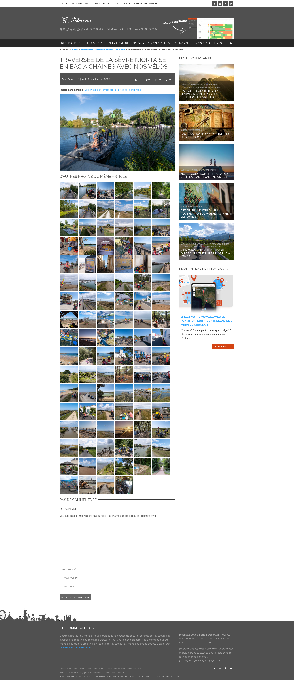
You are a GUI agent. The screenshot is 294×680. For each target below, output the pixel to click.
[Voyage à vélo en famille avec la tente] (142, 429)
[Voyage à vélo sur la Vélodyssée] (124, 226)
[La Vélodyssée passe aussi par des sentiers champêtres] (105, 208)
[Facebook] (214, 3)
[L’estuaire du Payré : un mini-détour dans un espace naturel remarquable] (87, 245)
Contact (149, 676)
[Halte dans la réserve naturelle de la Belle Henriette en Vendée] (161, 226)
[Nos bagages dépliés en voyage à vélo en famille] (124, 300)
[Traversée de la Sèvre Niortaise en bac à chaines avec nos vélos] (117, 131)
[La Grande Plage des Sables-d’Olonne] (69, 281)
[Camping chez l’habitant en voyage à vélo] (161, 208)
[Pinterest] (225, 3)
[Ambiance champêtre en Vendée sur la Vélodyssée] (142, 410)
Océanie (198, 170)
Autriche (185, 244)
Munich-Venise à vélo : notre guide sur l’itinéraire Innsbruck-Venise (205, 253)
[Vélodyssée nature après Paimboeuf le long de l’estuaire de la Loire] (142, 226)
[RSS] (231, 3)
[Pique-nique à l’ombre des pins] (124, 373)
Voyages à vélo (190, 246)
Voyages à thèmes (220, 244)
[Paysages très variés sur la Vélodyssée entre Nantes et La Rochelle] (161, 190)
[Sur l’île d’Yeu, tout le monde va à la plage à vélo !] (124, 337)
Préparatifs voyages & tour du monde (201, 87)
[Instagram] (220, 3)
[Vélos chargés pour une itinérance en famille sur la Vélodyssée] (124, 447)
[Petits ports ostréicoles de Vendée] (161, 410)
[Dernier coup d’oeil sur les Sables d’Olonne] (161, 245)
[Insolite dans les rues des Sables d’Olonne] (87, 263)
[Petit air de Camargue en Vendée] (161, 429)
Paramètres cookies (167, 676)
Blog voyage (67, 676)
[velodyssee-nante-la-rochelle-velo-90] (69, 190)
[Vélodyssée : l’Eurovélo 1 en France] (142, 465)
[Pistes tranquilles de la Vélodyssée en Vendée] (69, 410)
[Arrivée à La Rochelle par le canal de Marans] (124, 190)
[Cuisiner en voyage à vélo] (69, 337)
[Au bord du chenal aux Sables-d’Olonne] (161, 263)
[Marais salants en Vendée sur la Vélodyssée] (161, 392)
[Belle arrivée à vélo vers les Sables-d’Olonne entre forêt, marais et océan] (105, 281)
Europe (196, 244)
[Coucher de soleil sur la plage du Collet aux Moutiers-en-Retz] (87, 429)
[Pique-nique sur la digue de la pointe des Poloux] (124, 410)
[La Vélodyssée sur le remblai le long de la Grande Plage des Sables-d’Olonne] (69, 263)
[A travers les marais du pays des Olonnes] (124, 281)
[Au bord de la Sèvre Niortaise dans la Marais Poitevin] (142, 190)
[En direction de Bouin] (105, 410)
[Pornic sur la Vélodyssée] (142, 447)
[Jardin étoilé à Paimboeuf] (105, 465)
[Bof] (87, 300)
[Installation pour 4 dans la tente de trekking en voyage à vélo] (105, 245)
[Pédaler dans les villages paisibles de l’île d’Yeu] (142, 337)
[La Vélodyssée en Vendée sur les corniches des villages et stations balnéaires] (142, 318)
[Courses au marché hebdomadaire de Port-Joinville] (142, 355)
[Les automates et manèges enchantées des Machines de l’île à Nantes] (87, 484)
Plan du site (136, 676)
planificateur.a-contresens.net (76, 647)
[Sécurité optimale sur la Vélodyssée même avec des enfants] (161, 318)
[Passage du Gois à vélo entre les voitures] (87, 392)
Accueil (75, 49)
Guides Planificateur (191, 130)
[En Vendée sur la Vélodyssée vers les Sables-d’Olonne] (161, 281)
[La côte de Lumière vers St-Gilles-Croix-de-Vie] (161, 300)
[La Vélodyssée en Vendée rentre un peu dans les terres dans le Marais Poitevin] (105, 226)
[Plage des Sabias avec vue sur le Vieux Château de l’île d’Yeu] (87, 373)
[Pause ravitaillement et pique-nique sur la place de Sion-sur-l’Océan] (69, 318)
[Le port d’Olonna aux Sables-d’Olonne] (87, 281)
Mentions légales (117, 676)
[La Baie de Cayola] (142, 245)
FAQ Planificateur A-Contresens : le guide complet (206, 135)
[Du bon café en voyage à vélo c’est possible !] (69, 245)
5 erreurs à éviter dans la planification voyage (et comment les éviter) (206, 213)
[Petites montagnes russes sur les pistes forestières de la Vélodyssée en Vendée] (161, 465)
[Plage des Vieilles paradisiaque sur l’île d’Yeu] (69, 355)
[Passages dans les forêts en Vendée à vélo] (142, 281)
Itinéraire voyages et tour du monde (199, 85)
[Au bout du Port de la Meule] (105, 355)
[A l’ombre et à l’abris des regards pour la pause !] (142, 208)
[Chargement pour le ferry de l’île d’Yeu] (161, 373)
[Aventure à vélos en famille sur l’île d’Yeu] (87, 355)
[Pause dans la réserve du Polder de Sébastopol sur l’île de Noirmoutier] (105, 392)
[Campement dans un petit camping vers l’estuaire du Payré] (124, 245)
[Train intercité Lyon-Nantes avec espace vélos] (124, 484)
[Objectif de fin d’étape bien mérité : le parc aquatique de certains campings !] (105, 318)
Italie (206, 244)
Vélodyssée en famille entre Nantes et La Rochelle (103, 49)
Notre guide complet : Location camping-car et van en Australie (205, 174)
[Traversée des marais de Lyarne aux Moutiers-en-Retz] (69, 447)
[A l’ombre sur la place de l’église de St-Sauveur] (124, 355)
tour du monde (83, 635)
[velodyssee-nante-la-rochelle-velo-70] (105, 263)
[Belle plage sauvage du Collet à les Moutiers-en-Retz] (105, 429)
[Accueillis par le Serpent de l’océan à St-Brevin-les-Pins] (87, 465)
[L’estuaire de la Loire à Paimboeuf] (87, 226)
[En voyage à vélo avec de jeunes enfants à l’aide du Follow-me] (124, 318)
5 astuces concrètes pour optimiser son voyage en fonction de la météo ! (201, 94)
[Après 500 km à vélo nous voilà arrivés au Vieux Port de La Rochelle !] (105, 190)
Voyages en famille (210, 246)
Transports (211, 170)
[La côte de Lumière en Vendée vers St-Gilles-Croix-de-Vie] (105, 300)
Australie (186, 170)
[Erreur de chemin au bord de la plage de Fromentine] (69, 392)
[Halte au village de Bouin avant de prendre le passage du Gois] (87, 410)
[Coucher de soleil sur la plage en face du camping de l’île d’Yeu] (87, 337)
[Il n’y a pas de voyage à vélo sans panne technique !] (161, 355)
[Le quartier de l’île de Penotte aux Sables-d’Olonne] (124, 263)
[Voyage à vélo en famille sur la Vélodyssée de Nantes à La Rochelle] (87, 447)
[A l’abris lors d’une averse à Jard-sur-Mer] (69, 465)
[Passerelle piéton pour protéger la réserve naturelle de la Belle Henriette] (105, 484)
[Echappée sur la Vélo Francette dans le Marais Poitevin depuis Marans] (87, 208)
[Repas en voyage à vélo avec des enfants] (105, 337)
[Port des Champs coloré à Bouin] (142, 392)
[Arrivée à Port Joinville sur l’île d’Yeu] (142, 373)
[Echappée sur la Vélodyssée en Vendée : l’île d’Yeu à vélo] (69, 373)
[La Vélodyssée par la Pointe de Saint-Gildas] (161, 447)
